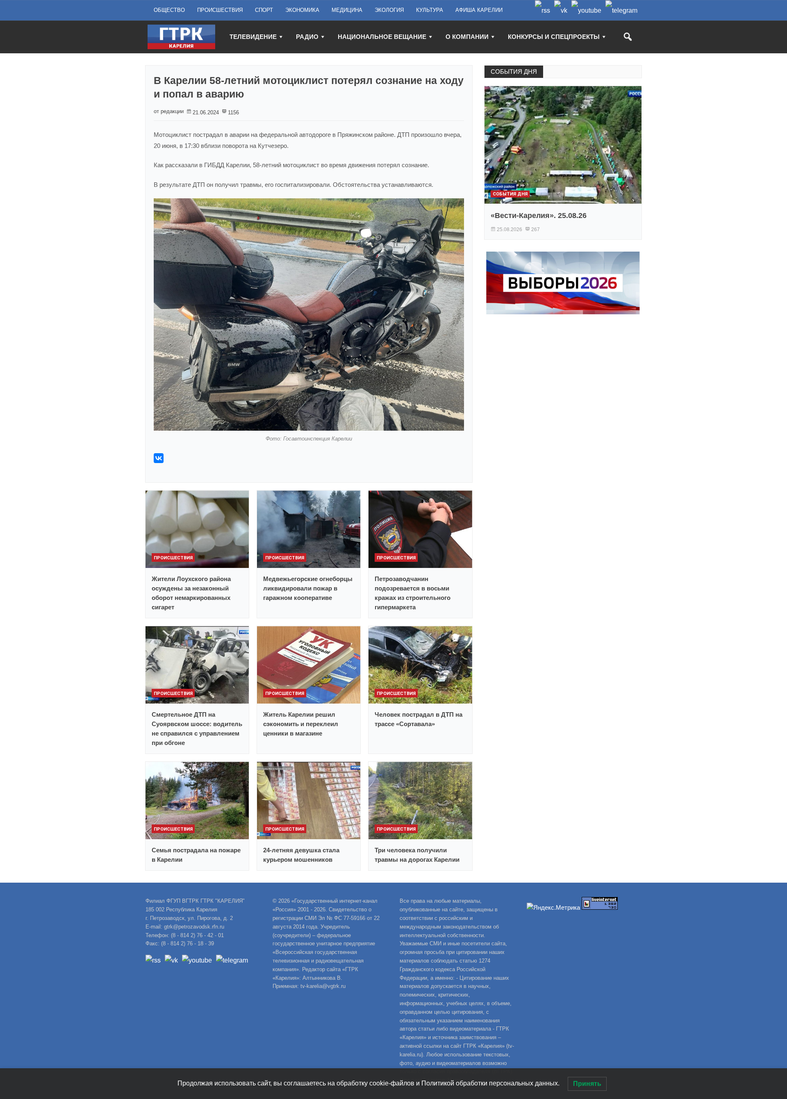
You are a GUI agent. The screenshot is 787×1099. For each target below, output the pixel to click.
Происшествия (173, 558)
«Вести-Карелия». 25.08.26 (539, 215)
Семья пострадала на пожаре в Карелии (196, 855)
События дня (510, 194)
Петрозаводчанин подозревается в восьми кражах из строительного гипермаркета (412, 593)
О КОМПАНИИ (467, 36)
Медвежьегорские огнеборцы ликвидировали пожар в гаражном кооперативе (308, 588)
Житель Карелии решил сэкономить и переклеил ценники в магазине (300, 724)
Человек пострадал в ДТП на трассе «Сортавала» (418, 719)
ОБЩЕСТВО (169, 10)
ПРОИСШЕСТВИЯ (220, 10)
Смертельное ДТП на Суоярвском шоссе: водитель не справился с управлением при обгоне (197, 728)
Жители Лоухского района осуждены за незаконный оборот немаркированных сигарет (191, 593)
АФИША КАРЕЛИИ (479, 10)
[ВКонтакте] (159, 458)
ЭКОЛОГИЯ (389, 10)
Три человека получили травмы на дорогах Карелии (417, 855)
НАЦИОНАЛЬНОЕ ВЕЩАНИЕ (382, 36)
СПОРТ (264, 10)
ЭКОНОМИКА (302, 10)
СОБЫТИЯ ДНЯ (514, 71)
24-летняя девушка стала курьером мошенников (301, 855)
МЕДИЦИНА (347, 10)
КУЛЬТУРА (429, 10)
